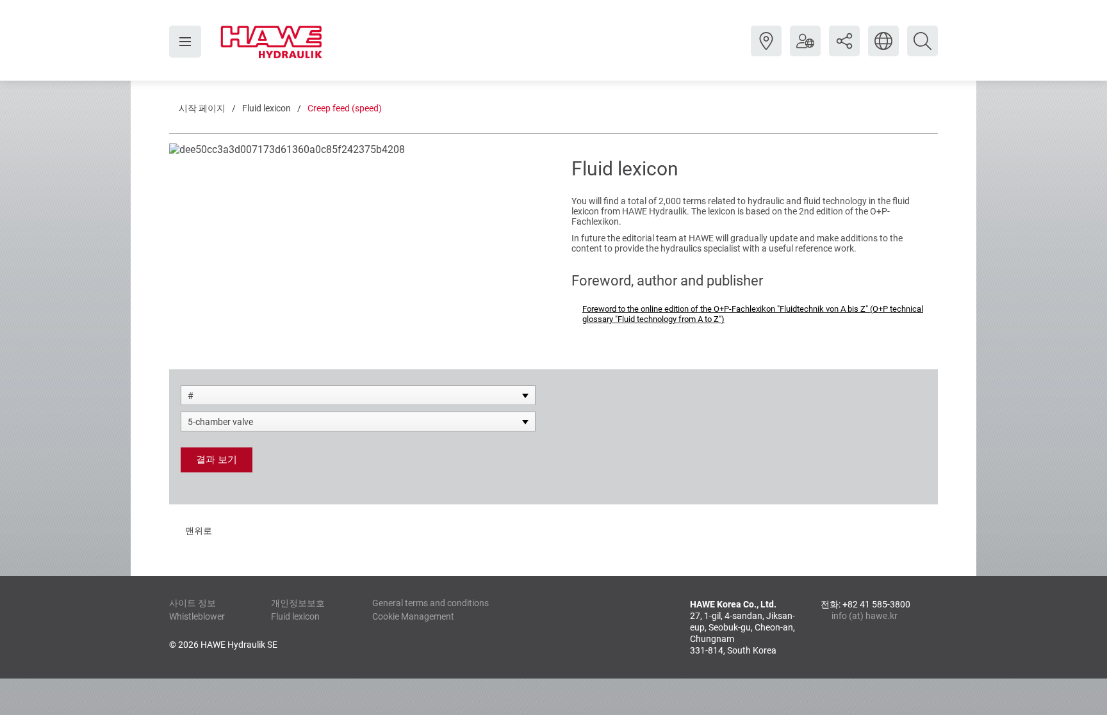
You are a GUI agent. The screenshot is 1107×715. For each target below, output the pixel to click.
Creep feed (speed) (345, 108)
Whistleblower (197, 616)
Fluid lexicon (266, 108)
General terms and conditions (430, 603)
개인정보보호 (298, 603)
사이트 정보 (192, 603)
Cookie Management (413, 616)
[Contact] (766, 51)
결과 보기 (216, 459)
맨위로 (198, 531)
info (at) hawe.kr (865, 616)
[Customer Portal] (805, 51)
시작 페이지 (202, 108)
